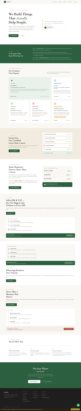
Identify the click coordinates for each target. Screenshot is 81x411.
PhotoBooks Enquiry (45, 397)
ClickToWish (25, 399)
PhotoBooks (70, 1)
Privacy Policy (40, 409)
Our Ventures (54, 1)
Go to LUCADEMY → (14, 150)
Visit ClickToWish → (11, 304)
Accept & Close (75, 409)
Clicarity (64, 1)
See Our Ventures (13, 35)
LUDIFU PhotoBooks (26, 401)
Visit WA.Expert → (11, 280)
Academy (60, 1)
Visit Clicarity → (11, 213)
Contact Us (44, 395)
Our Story (75, 1)
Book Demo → (70, 235)
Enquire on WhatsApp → (15, 187)
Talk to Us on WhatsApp (47, 381)
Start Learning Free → (34, 381)
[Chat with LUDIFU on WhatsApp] (78, 405)
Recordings (35, 397)
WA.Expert (24, 397)
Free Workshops (36, 395)
